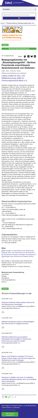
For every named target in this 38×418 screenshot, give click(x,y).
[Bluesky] (32, 57)
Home (3, 23)
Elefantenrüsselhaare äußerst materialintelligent (18, 321)
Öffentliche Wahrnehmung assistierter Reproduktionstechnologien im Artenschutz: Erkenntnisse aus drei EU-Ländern (17, 339)
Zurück (5, 45)
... (32, 263)
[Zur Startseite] (19, 5)
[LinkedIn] (35, 57)
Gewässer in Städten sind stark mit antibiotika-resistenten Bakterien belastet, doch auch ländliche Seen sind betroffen (19, 379)
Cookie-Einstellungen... (9, 410)
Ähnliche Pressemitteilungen (19, 49)
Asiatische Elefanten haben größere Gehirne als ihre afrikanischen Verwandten (18, 303)
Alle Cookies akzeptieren (10, 414)
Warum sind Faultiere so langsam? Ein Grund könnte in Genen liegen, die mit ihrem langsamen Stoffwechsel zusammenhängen (18, 358)
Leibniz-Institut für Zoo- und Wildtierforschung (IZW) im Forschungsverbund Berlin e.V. (14, 78)
